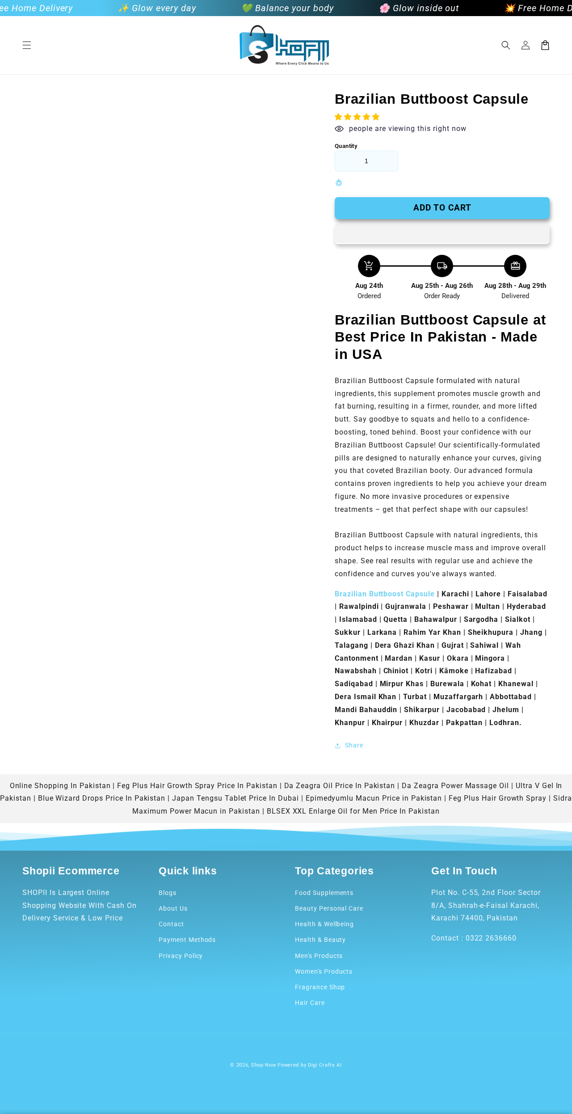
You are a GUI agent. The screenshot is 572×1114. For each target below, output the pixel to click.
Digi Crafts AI (325, 1065)
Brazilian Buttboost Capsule (385, 594)
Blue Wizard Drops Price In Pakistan (102, 798)
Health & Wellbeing (324, 924)
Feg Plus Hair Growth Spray (498, 798)
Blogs (168, 892)
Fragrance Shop (320, 987)
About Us (173, 908)
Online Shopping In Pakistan (60, 785)
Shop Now (263, 1065)
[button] (27, 45)
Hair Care (310, 1002)
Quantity (346, 146)
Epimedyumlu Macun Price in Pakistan (374, 798)
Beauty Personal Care (329, 908)
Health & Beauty (320, 939)
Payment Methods (187, 939)
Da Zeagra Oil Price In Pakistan (339, 785)
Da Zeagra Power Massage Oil (455, 785)
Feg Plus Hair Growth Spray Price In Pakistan (197, 785)
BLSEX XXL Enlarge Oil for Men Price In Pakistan (353, 811)
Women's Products (324, 971)
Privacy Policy (181, 955)
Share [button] (354, 745)
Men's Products (319, 955)
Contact (171, 924)
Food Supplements (324, 892)
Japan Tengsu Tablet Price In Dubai (235, 798)
